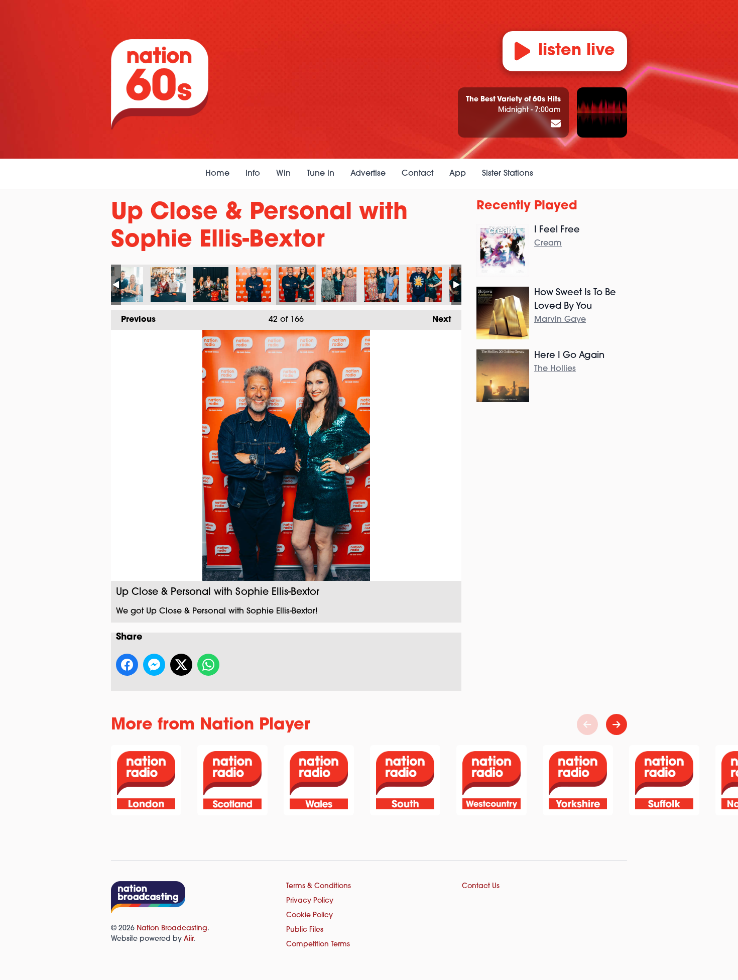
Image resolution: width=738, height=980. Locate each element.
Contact (417, 174)
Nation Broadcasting (172, 928)
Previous (133, 320)
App (457, 174)
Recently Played (526, 206)
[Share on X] (181, 665)
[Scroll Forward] (616, 724)
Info (252, 174)
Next (436, 320)
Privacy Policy (309, 901)
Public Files (304, 930)
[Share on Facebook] (127, 665)
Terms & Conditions (318, 886)
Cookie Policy (309, 915)
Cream (548, 243)
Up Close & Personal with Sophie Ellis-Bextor (125, 284)
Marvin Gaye (560, 320)
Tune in (320, 174)
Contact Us (481, 886)
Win (283, 174)
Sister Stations (507, 174)
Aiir (188, 939)
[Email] (556, 124)
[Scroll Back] (587, 724)
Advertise (368, 174)
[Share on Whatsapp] (208, 665)
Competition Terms (318, 944)
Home (217, 174)
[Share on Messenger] (154, 665)
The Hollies (555, 369)
